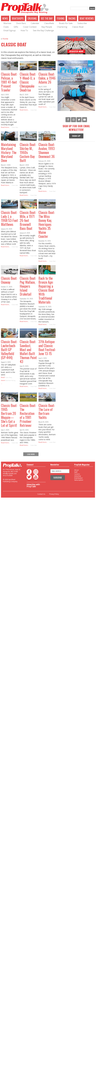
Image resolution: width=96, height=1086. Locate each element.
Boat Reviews (87, 18)
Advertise (77, 476)
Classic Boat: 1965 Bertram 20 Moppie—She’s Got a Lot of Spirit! (9, 415)
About (76, 470)
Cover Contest (29, 26)
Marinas (7, 23)
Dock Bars (21, 23)
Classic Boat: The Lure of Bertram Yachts (46, 411)
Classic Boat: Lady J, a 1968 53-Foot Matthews (9, 218)
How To (24, 30)
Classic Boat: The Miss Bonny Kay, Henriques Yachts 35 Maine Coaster (46, 224)
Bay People (47, 26)
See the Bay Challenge (43, 30)
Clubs (6, 26)
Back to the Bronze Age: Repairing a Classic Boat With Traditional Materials (46, 290)
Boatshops (18, 18)
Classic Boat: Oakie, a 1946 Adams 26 (47, 78)
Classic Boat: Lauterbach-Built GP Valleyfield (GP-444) (9, 349)
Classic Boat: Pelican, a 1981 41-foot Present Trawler (9, 82)
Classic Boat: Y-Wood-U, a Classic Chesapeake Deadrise (28, 82)
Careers (77, 474)
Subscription (78, 480)
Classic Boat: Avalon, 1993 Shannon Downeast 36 (46, 150)
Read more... (5, 127)
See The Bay (47, 18)
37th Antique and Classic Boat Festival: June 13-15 (47, 347)
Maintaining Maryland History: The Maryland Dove (8, 152)
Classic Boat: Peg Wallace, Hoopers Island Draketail (28, 286)
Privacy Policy (54, 494)
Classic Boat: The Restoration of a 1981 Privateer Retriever (28, 415)
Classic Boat (78, 26)
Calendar (35, 23)
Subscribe (82, 23)
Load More (31, 454)
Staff (75, 472)
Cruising (32, 18)
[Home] (24, 8)
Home (5, 38)
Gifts (16, 26)
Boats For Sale (65, 23)
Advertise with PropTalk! (33, 485)
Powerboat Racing (10, 380)
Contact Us (41, 494)
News (5, 18)
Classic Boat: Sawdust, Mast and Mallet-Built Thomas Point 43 (28, 351)
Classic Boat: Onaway (9, 280)
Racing (72, 18)
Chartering (62, 26)
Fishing (60, 18)
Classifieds (49, 23)
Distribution (78, 478)
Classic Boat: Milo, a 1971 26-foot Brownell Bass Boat (28, 220)
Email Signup (10, 30)
